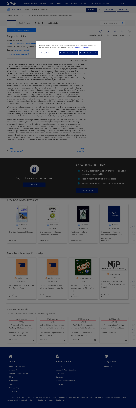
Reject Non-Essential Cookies (68, 52)
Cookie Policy (85, 47)
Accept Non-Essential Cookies (88, 52)
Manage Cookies (46, 52)
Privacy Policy (78, 47)
